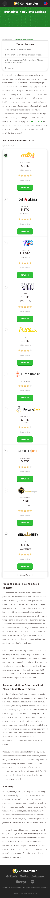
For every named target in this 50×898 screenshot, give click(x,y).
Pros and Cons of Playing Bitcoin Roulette (24, 55)
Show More (25, 575)
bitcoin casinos (35, 121)
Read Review (25, 180)
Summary (11, 68)
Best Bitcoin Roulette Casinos (19, 49)
